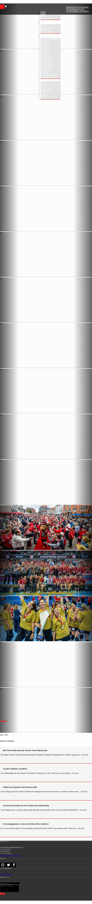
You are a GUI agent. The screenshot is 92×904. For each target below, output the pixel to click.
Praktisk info (45, 23)
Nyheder (44, 21)
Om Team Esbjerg (47, 80)
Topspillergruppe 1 (47, 61)
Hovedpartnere (46, 41)
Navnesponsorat (46, 68)
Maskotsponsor (46, 70)
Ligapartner (45, 73)
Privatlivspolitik (5, 874)
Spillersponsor (46, 59)
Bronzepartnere (46, 50)
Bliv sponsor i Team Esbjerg (51, 39)
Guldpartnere (45, 46)
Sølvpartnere (45, 48)
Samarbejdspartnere (47, 37)
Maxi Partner (45, 43)
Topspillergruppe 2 (47, 64)
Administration (46, 89)
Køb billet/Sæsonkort (77, 7)
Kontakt (43, 98)
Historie (43, 87)
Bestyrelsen (45, 96)
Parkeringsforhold (47, 27)
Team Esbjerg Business (77, 11)
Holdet (43, 14)
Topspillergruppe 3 (47, 66)
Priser (43, 25)
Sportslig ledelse (46, 18)
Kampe (43, 12)
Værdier (43, 82)
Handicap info (46, 30)
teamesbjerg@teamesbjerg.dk (10, 855)
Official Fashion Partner (49, 75)
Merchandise (45, 35)
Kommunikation (46, 91)
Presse (43, 93)
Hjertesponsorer (46, 57)
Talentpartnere (46, 55)
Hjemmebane (45, 84)
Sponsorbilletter (75, 9)
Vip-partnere (45, 52)
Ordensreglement (47, 32)
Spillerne (44, 16)
